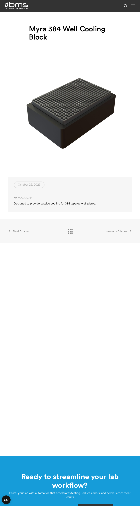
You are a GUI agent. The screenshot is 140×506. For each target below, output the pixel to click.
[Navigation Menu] (133, 6)
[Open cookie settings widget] (6, 499)
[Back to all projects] (70, 230)
